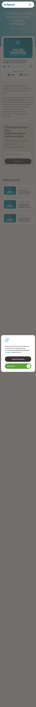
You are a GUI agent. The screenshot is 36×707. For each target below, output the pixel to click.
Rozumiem (10, 366)
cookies (7, 352)
